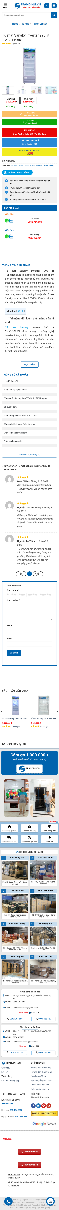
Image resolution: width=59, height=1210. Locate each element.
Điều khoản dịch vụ (40, 1089)
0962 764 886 (16, 1019)
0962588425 (7, 1103)
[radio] (10, 100)
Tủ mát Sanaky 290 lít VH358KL (14, 718)
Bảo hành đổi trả (38, 1076)
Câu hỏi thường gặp (10, 1080)
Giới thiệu (5, 1068)
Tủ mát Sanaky (39, 23)
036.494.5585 (16, 1110)
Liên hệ (4, 1072)
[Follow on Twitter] (38, 1105)
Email (9, 638)
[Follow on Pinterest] (43, 1105)
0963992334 (34, 237)
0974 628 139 (44, 1019)
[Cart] (54, 5)
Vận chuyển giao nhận (41, 1080)
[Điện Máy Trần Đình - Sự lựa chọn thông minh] (27, 5)
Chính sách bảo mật (40, 1085)
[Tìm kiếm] (54, 15)
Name (9, 625)
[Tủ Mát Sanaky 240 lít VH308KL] (44, 705)
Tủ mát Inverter (36, 165)
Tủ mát (25, 23)
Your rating (13, 590)
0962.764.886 (35, 221)
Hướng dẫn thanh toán (41, 1072)
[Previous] (6, 66)
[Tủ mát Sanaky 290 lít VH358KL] (15, 705)
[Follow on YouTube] (48, 1105)
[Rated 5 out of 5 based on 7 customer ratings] (6, 44)
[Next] (52, 66)
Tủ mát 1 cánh (23, 165)
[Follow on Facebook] (33, 1105)
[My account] (46, 5)
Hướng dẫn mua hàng (41, 1067)
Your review (13, 600)
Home (15, 23)
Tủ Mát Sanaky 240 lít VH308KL (43, 718)
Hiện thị (20, 311)
